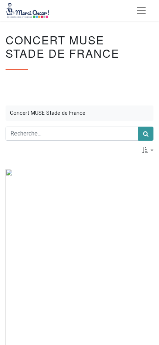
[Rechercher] (145, 134)
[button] (147, 150)
